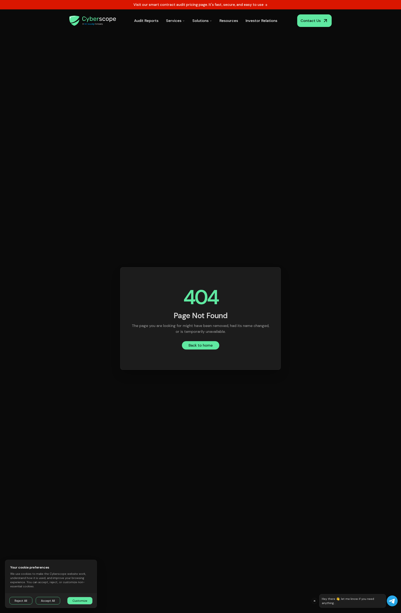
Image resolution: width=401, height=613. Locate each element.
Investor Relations (261, 20)
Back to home (201, 345)
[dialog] (51, 584)
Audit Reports (146, 20)
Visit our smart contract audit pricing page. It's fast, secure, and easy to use (198, 4)
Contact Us (311, 20)
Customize (79, 601)
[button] (314, 601)
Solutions (200, 20)
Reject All (21, 601)
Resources (229, 20)
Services (173, 20)
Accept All (48, 601)
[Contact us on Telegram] (392, 600)
